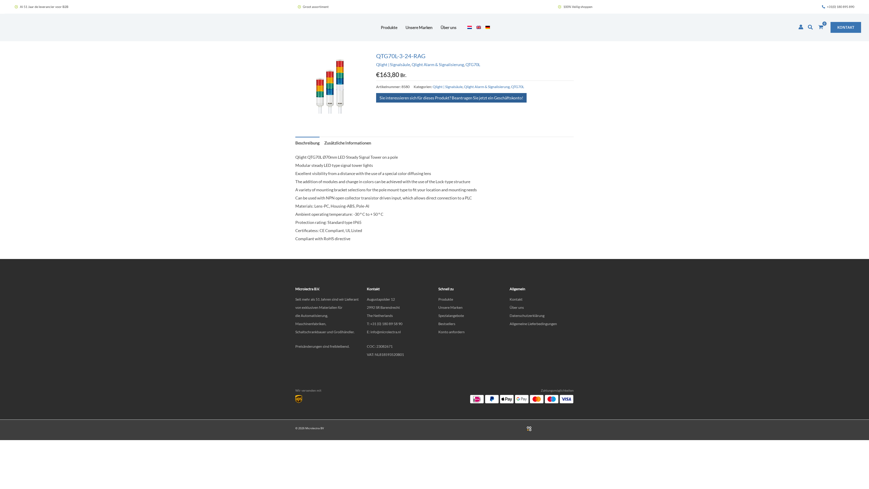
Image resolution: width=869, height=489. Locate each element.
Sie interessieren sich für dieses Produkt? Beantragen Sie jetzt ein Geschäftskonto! (451, 97)
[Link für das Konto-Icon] (800, 26)
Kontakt (516, 299)
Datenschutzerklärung (527, 315)
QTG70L (473, 64)
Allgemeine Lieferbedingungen (533, 323)
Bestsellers (446, 323)
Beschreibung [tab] (307, 142)
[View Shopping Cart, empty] (821, 27)
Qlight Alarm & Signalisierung (438, 64)
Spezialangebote (451, 315)
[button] (810, 27)
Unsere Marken (450, 307)
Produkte (445, 299)
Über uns (517, 307)
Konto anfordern (451, 332)
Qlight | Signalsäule (393, 64)
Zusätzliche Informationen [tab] (347, 142)
